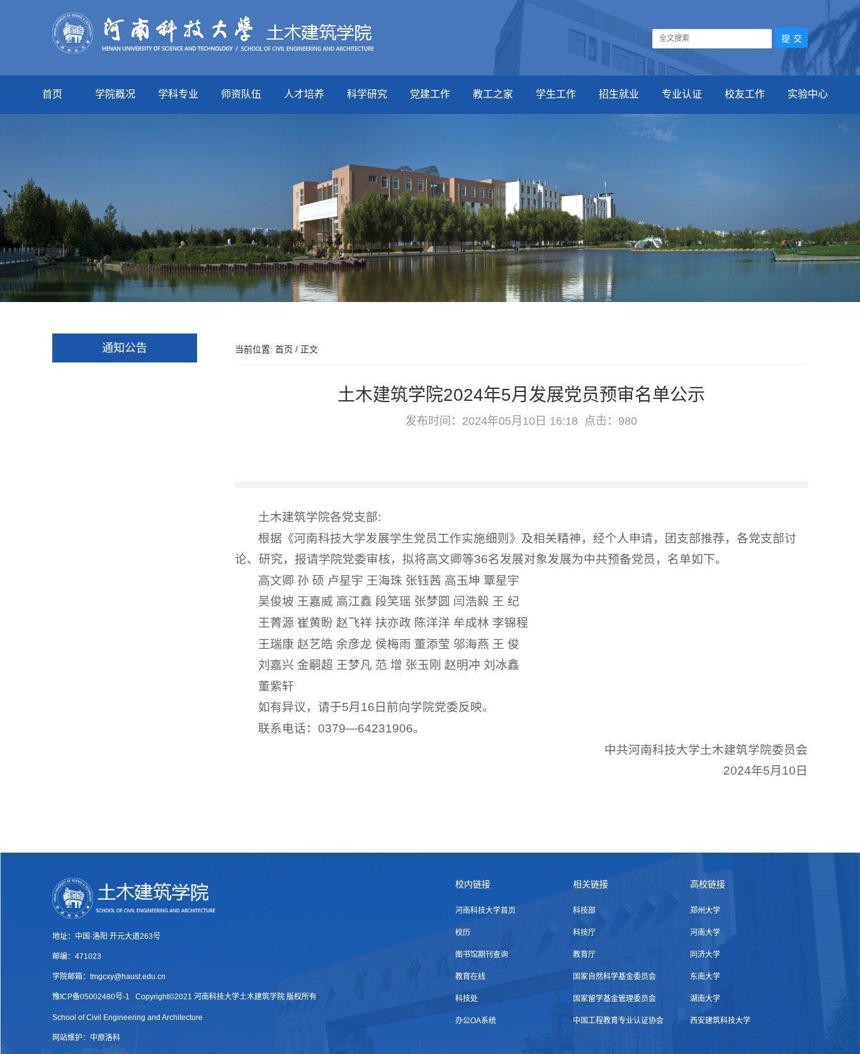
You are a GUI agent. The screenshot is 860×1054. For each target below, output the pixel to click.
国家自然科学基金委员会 (614, 976)
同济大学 (705, 954)
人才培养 (304, 94)
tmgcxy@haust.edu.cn (128, 976)
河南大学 (705, 932)
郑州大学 (705, 910)
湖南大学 (705, 998)
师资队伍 (241, 94)
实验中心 (808, 94)
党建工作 (430, 94)
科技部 (584, 910)
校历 (462, 932)
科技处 (466, 998)
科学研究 (367, 94)
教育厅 (584, 954)
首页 (52, 94)
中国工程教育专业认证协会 (618, 1020)
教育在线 (470, 976)
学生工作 (556, 94)
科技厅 (584, 932)
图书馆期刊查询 (481, 954)
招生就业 (619, 94)
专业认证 (682, 94)
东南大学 (705, 976)
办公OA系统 (475, 1020)
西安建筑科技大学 (720, 1020)
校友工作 (745, 94)
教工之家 (493, 94)
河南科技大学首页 (485, 910)
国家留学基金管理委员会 (614, 998)
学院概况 (115, 94)
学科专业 (178, 94)
